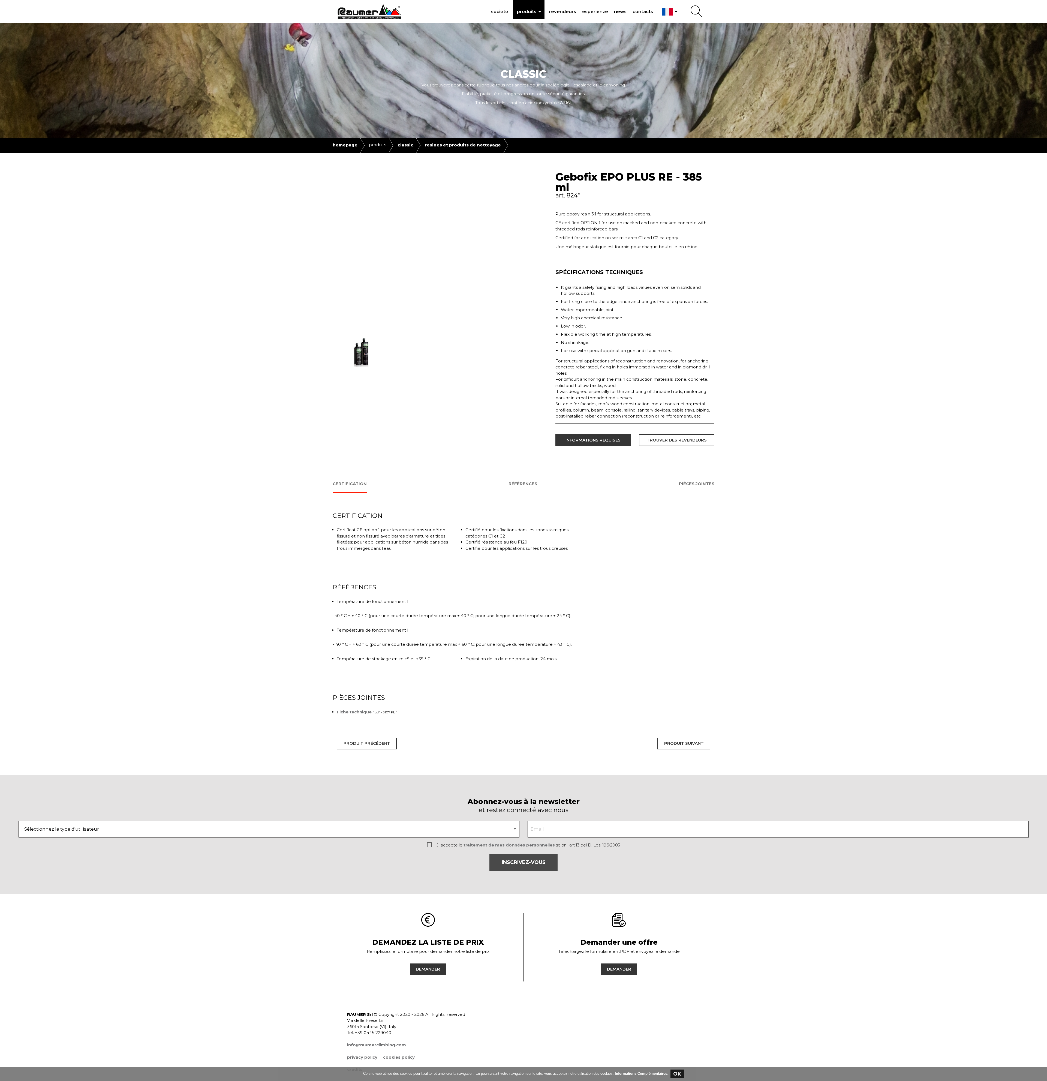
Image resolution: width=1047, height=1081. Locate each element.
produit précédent (367, 743)
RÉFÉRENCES (523, 483)
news (620, 11)
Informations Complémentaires (641, 1073)
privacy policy (362, 1057)
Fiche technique (354, 711)
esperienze (595, 11)
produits (530, 11)
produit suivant (684, 743)
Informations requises (593, 440)
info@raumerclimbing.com (376, 1044)
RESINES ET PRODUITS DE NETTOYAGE (463, 145)
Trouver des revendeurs (677, 440)
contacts (643, 11)
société (499, 11)
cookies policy (399, 1057)
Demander (428, 969)
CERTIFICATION (350, 483)
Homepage (345, 145)
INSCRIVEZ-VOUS (524, 862)
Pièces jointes (696, 483)
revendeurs (562, 11)
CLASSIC (405, 145)
